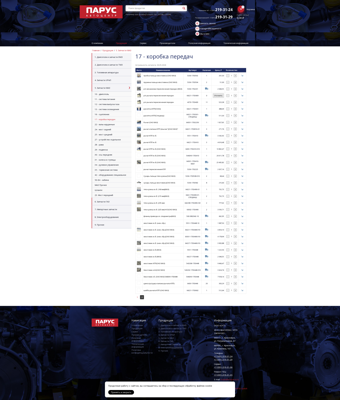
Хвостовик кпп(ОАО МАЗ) (154, 270)
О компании (97, 43)
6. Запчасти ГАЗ (102, 201)
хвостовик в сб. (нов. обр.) (154, 223)
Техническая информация (235, 43)
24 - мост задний (103, 129)
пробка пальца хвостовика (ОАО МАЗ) (160, 75)
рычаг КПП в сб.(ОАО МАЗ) (154, 149)
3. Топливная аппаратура (106, 72)
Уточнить (218, 95)
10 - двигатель (102, 94)
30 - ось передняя (103, 154)
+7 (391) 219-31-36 (223, 367)
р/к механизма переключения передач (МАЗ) (163, 89)
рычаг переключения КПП (155, 169)
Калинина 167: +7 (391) (216, 10)
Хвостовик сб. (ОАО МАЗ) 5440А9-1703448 (160, 276)
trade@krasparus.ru (230, 379)
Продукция (121, 43)
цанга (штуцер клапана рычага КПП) (159, 283)
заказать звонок (208, 23)
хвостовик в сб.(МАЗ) (152, 250)
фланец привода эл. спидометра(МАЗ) (160, 216)
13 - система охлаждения (107, 109)
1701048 (167, 14)
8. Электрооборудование (107, 217)
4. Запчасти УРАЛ (103, 80)
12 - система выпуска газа (107, 104)
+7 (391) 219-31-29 (223, 359)
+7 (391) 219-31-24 (223, 356)
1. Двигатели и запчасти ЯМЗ (109, 57)
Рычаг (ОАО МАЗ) (151, 122)
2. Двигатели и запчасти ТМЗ (109, 64)
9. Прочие (99, 224)
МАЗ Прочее (101, 185)
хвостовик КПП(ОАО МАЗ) (154, 263)
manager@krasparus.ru (210, 28)
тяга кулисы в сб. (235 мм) (154, 203)
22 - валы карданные (105, 124)
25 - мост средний (103, 134)
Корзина (251, 9)
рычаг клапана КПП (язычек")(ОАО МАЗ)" (161, 129)
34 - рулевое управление (107, 164)
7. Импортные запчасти (106, 209)
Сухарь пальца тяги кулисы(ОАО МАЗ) (159, 176)
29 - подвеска (101, 149)
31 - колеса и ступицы (105, 159)
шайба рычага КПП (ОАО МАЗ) (156, 290)
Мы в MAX (204, 33)
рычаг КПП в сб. (150, 135)
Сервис (143, 43)
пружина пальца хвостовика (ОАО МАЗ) (160, 82)
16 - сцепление (102, 114)
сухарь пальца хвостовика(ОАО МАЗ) (159, 183)
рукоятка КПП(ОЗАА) (152, 109)
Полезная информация (199, 43)
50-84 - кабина (102, 180)
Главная (96, 50)
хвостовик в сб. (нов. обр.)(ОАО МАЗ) (159, 230)
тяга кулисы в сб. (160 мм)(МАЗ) (156, 189)
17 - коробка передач (105, 119)
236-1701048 (158, 14)
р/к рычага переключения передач (159, 95)
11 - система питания (105, 99)
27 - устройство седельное (108, 139)
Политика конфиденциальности (142, 351)
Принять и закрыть (121, 392)
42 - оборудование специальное (110, 175)
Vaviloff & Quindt (239, 388)
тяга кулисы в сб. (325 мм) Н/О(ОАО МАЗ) (160, 209)
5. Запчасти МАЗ (123, 50)
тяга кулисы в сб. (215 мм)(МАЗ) (156, 196)
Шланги (98, 190)
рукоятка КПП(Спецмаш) (154, 115)
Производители (167, 43)
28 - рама (99, 144)
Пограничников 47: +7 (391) (214, 18)
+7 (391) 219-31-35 (223, 375)
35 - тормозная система (106, 170)
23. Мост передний (104, 195)
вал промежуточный (144, 14)
